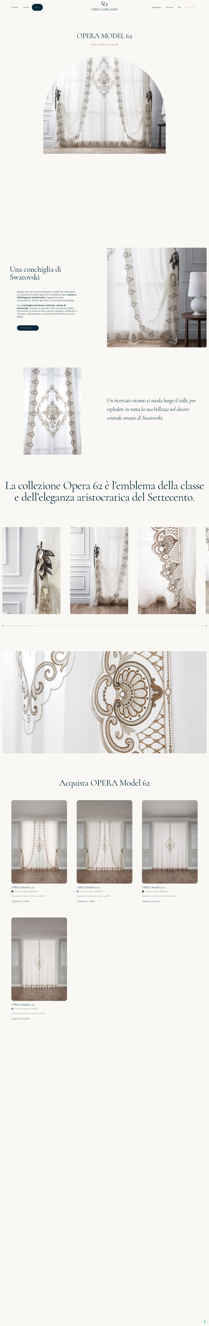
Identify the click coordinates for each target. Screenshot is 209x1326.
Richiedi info (26, 328)
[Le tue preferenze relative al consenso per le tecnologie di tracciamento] (204, 1321)
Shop (36, 7)
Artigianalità (156, 7)
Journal (26, 7)
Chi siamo (169, 7)
